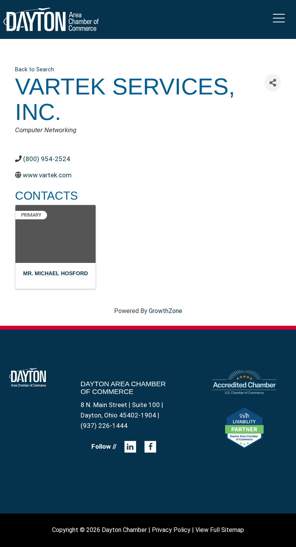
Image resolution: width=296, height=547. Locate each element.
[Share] (272, 82)
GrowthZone (165, 311)
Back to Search (34, 69)
